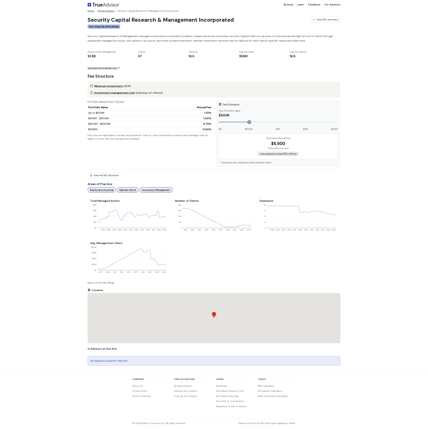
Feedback (314, 4)
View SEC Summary (327, 19)
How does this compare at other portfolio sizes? (247, 162)
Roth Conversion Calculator (273, 396)
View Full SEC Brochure (106, 175)
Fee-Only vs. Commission (230, 401)
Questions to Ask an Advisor (231, 406)
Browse (288, 4)
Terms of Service (141, 396)
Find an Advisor (106, 11)
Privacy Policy (139, 390)
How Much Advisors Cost (230, 390)
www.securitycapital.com (102, 68)
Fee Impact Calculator (270, 390)
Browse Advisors (183, 385)
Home (91, 11)
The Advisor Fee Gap (227, 396)
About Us (137, 385)
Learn (300, 4)
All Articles (221, 385)
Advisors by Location (185, 390)
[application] (129, 219)
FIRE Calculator (266, 385)
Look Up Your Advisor (186, 396)
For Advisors (332, 4)
